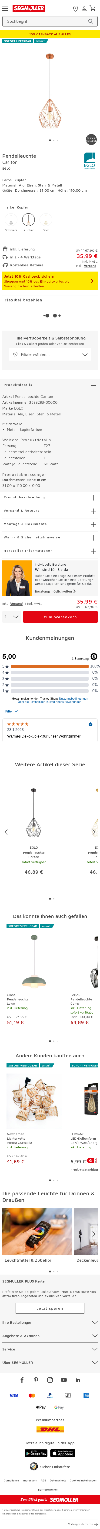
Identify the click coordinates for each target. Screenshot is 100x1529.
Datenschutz (58, 1480)
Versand (90, 266)
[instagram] (50, 1380)
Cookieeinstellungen (83, 1480)
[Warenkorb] (93, 8)
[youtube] (64, 1380)
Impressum (30, 1480)
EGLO (6, 168)
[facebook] (22, 1380)
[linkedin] (78, 1380)
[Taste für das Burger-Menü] (5, 8)
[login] (84, 8)
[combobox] (11, 617)
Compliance (11, 1480)
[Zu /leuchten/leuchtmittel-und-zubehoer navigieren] (37, 1231)
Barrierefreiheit (48, 1489)
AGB (43, 1480)
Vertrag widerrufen (80, 1524)
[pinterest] (36, 1380)
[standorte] (76, 8)
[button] (11, 222)
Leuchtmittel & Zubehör (28, 1260)
